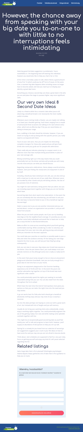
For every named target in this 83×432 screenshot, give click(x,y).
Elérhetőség (75, 3)
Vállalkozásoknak (51, 3)
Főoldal (39, 3)
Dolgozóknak (64, 3)
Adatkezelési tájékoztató (74, 428)
